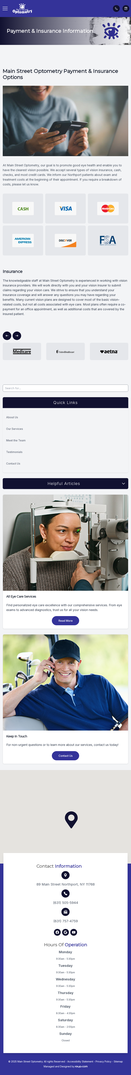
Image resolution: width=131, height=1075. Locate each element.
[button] (5, 8)
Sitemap (118, 1061)
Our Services (14, 429)
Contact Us (13, 463)
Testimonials (14, 452)
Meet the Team (16, 440)
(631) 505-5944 (65, 903)
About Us (12, 417)
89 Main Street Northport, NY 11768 (66, 884)
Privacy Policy (103, 1061)
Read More (66, 620)
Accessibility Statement (80, 1061)
